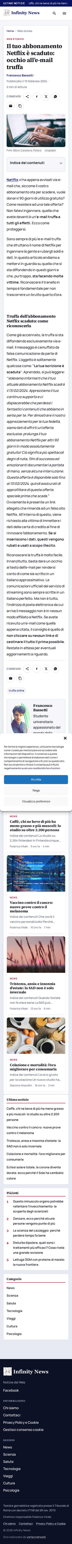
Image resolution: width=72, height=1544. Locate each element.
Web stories (15, 39)
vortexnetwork (36, 1537)
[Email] (11, 106)
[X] (46, 97)
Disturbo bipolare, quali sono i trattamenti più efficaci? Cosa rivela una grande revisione (38, 1248)
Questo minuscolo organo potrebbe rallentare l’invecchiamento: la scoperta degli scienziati (38, 1206)
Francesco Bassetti (20, 75)
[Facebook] (37, 97)
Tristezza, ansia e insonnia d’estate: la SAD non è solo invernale (32, 988)
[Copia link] (20, 106)
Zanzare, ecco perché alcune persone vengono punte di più (34, 1221)
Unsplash (50, 150)
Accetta (36, 779)
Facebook (11, 1390)
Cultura (12, 1326)
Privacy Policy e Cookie (21, 1422)
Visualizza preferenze (36, 801)
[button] (65, 738)
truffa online (16, 690)
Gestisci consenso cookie (23, 1429)
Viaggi (11, 1318)
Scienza (12, 1295)
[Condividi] (27, 97)
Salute (11, 1303)
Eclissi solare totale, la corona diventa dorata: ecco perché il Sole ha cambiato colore (35, 1172)
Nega (36, 790)
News (13, 816)
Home (10, 31)
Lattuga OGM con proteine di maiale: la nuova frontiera (39, 1262)
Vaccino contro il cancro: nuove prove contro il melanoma (31, 906)
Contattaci (11, 1415)
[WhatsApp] (55, 97)
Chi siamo (11, 1408)
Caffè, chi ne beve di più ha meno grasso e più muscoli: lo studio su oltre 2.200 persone (35, 825)
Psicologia (14, 1334)
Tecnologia (14, 1311)
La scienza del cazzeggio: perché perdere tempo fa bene (36, 1233)
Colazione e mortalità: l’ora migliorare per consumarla (33, 1067)
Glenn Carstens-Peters (27, 150)
